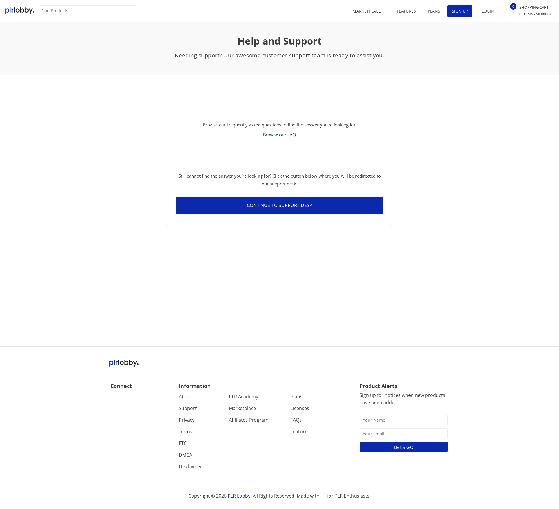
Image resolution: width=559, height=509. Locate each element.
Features (406, 11)
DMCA (185, 455)
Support (188, 408)
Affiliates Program (248, 420)
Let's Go (403, 447)
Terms (185, 431)
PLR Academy (243, 396)
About (185, 396)
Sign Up (460, 11)
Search (132, 11)
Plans (434, 11)
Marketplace (242, 408)
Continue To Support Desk (279, 205)
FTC (183, 443)
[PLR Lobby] (20, 10)
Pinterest (152, 398)
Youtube (140, 398)
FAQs (296, 420)
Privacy (186, 420)
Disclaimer (190, 466)
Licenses (300, 408)
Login (488, 11)
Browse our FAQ (279, 134)
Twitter (127, 398)
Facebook (115, 398)
